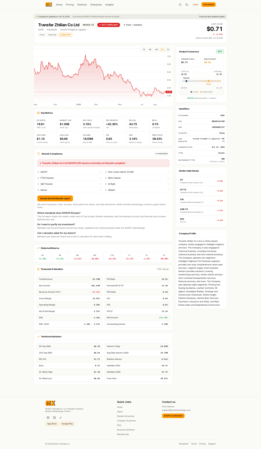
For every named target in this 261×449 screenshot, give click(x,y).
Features (82, 4)
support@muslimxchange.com (176, 410)
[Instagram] (48, 417)
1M (156, 49)
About (120, 411)
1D (144, 49)
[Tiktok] (60, 417)
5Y (168, 49)
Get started (208, 4)
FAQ (119, 425)
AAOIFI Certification (173, 415)
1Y (162, 49)
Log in (195, 4)
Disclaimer (184, 444)
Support (212, 444)
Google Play (67, 423)
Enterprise (96, 4)
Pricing (70, 4)
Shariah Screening (125, 416)
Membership (123, 434)
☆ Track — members (133, 25)
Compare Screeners (126, 420)
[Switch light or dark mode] (187, 4)
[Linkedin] (54, 417)
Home (59, 4)
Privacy (202, 444)
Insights (109, 4)
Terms (194, 444)
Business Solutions (126, 429)
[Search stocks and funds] (180, 4)
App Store (52, 423)
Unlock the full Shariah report (55, 198)
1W (150, 49)
